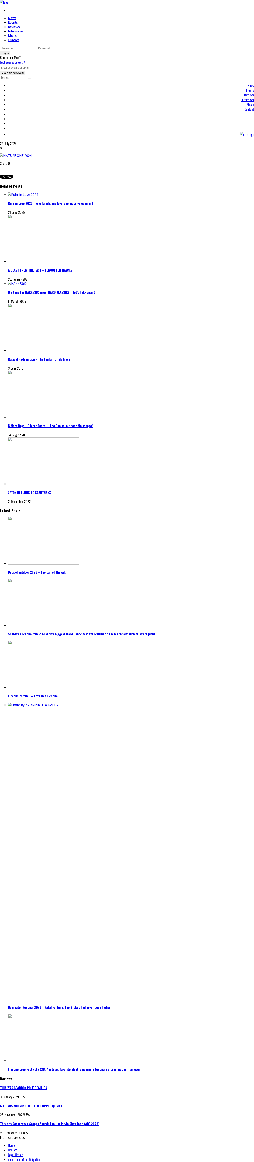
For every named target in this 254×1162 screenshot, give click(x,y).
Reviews (14, 27)
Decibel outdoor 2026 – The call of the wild (37, 572)
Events (13, 22)
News (12, 18)
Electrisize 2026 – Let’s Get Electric (33, 696)
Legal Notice (15, 1154)
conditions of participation (24, 1159)
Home (11, 1145)
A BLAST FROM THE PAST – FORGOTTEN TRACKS (40, 270)
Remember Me (9, 57)
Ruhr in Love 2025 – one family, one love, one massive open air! (50, 203)
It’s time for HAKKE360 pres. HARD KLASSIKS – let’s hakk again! (51, 292)
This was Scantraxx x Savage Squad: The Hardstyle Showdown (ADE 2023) (49, 1123)
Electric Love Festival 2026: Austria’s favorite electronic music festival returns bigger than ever (74, 1069)
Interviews (15, 31)
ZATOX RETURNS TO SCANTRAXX (29, 492)
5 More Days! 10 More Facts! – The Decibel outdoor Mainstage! (50, 425)
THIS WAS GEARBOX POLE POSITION (23, 1087)
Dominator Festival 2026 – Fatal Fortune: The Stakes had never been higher (59, 1007)
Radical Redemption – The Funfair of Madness (39, 359)
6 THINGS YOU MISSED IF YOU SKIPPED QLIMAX (31, 1106)
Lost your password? (12, 62)
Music (12, 35)
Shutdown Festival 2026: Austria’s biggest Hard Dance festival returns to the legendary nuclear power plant (81, 634)
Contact (13, 40)
